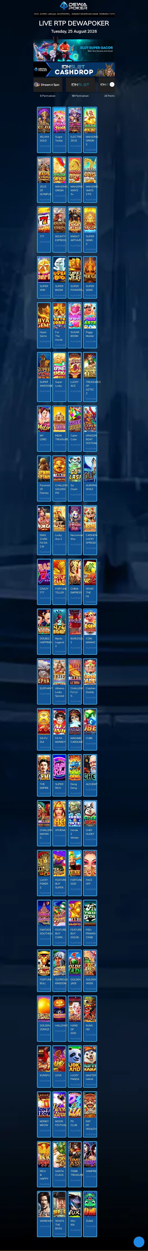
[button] (112, 84)
